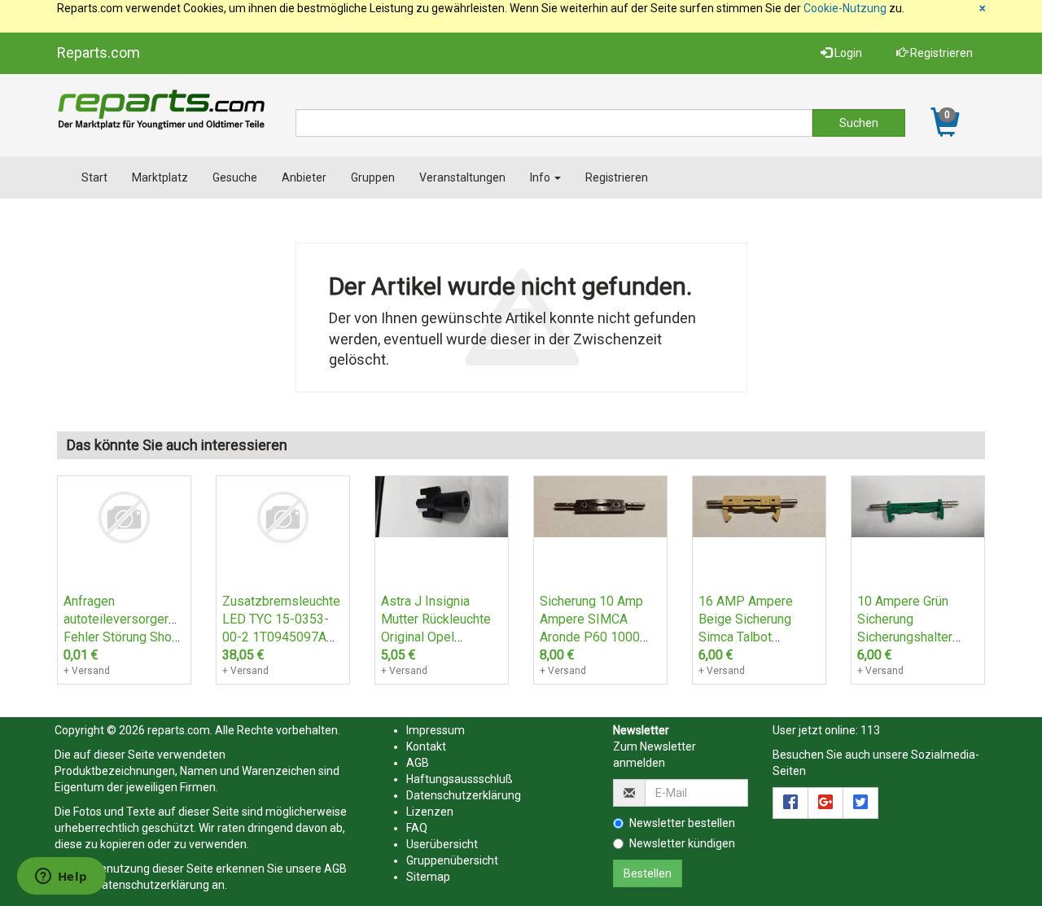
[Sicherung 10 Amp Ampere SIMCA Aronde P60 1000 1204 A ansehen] (600, 505)
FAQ (416, 827)
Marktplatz (160, 177)
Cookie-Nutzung (845, 8)
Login (847, 52)
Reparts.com (98, 52)
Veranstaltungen (462, 177)
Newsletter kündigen (682, 843)
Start (94, 177)
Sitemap (428, 876)
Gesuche (234, 177)
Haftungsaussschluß (459, 779)
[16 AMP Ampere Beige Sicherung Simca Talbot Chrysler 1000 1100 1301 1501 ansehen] (759, 505)
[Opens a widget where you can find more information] (61, 877)
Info (541, 177)
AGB (335, 868)
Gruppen (373, 177)
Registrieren (940, 52)
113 (870, 730)
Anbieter (304, 177)
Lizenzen (429, 811)
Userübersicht (442, 844)
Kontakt (426, 746)
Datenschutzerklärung (151, 884)
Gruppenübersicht (452, 860)
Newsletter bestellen (682, 822)
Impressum (435, 730)
